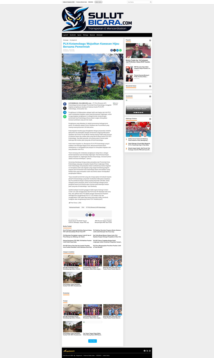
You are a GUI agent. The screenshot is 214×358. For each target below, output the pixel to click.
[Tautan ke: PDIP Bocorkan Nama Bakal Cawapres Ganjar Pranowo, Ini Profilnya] (129, 69)
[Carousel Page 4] (140, 112)
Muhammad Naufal (74, 207)
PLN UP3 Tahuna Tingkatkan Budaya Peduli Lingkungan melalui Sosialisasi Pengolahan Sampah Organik (107, 241)
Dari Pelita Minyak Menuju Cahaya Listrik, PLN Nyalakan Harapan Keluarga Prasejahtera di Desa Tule (107, 236)
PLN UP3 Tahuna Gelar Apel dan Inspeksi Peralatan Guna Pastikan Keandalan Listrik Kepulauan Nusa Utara (77, 246)
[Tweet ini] (114, 50)
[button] (150, 2)
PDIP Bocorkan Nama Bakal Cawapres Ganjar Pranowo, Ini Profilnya (142, 67)
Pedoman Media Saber (89, 355)
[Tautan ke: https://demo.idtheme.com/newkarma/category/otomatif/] (150, 40)
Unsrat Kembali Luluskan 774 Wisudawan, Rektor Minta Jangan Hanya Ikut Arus (91, 268)
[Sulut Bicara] (97, 19)
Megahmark (79, 355)
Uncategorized (66, 50)
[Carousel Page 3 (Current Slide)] (138, 112)
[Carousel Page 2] (136, 112)
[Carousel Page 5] (142, 112)
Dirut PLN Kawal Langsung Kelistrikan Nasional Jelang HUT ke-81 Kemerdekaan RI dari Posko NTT (77, 231)
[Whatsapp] (120, 50)
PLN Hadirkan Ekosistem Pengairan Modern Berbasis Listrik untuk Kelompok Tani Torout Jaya (107, 231)
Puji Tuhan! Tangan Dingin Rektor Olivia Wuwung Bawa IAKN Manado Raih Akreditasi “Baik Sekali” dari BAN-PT (92, 334)
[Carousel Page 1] (134, 112)
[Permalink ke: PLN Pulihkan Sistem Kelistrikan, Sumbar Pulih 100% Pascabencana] (72, 277)
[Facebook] (87, 215)
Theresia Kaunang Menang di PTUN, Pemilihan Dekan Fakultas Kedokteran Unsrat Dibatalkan (141, 76)
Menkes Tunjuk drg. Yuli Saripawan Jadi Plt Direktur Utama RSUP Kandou (138, 61)
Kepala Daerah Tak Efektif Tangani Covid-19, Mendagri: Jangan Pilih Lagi (79, 221)
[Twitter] (90, 215)
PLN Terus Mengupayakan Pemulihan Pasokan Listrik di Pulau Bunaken (107, 246)
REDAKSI (98, 355)
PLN (83, 207)
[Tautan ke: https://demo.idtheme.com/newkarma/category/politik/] (150, 96)
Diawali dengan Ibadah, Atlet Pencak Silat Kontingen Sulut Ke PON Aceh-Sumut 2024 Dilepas (139, 149)
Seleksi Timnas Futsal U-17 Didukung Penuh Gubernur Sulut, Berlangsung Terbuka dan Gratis (138, 139)
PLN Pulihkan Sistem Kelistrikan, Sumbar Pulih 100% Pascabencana (72, 285)
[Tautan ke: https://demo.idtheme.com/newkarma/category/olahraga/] (150, 119)
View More (92, 341)
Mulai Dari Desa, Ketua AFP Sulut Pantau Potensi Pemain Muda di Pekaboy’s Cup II (112, 268)
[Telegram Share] (117, 50)
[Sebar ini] (111, 50)
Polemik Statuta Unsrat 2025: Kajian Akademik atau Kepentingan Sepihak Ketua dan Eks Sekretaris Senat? (138, 108)
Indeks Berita (106, 355)
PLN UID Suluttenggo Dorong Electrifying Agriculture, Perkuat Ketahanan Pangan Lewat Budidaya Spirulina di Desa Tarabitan (72, 268)
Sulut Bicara (66, 355)
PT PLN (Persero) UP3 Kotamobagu (95, 207)
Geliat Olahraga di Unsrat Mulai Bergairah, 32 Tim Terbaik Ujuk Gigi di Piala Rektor (139, 144)
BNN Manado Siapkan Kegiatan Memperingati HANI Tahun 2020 (103, 221)
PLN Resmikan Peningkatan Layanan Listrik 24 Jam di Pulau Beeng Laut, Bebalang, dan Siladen (77, 236)
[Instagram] (93, 215)
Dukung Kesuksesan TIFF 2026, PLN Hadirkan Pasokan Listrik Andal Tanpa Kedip (77, 241)
